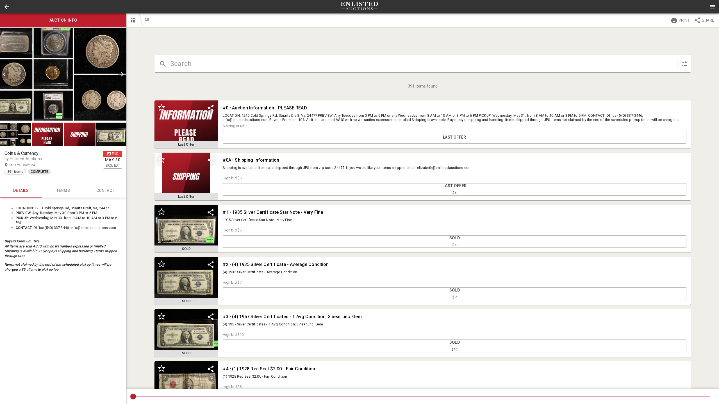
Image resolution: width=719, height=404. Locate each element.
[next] (122, 74)
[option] (63, 74)
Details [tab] (21, 190)
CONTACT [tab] (105, 190)
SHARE (708, 20)
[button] (6, 6)
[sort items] (684, 64)
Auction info (63, 20)
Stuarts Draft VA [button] (27, 165)
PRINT (684, 20)
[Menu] (712, 6)
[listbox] (63, 74)
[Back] (6, 6)
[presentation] (359, 7)
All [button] (146, 20)
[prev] (4, 74)
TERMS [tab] (63, 190)
